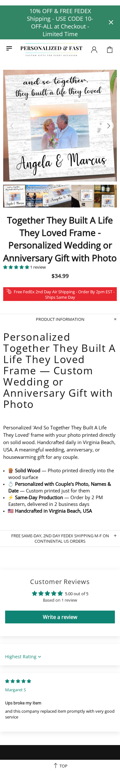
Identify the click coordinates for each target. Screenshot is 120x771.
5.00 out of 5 (76, 594)
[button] (16, 267)
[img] (18, 681)
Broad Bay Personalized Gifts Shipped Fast (51, 50)
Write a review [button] (60, 617)
